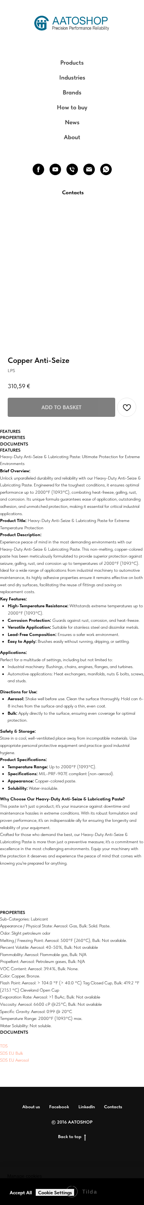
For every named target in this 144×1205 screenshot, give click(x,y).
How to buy (72, 107)
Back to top (69, 1136)
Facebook (59, 1106)
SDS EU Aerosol (14, 1060)
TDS (4, 1046)
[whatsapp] (106, 169)
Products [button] (72, 62)
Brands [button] (72, 92)
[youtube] (55, 169)
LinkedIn (86, 1106)
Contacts (113, 1106)
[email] (89, 169)
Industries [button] (72, 77)
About (72, 137)
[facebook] (38, 169)
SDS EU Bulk (11, 1053)
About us (31, 1106)
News (72, 122)
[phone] (72, 169)
